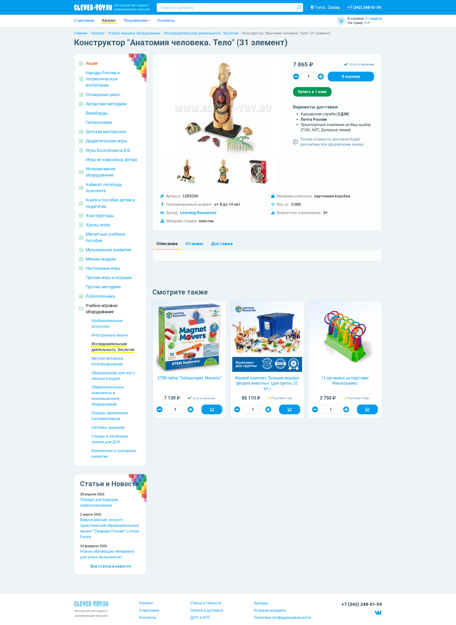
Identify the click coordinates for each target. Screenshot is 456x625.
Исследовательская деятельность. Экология (201, 33)
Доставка (222, 243)
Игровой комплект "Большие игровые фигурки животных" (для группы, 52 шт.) (267, 383)
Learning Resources (198, 212)
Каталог (109, 20)
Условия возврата (270, 610)
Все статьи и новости (110, 566)
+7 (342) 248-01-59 (364, 7)
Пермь (334, 7)
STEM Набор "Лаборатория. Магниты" (189, 378)
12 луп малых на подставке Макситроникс (345, 381)
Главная (80, 33)
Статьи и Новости (205, 603)
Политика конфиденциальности (282, 617)
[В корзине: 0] (351, 76)
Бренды (261, 603)
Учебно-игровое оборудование (134, 33)
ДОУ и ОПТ (200, 617)
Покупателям (135, 20)
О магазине (84, 20)
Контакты (166, 20)
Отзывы (194, 243)
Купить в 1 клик (312, 91)
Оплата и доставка (206, 610)
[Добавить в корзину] (211, 409)
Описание (167, 243)
